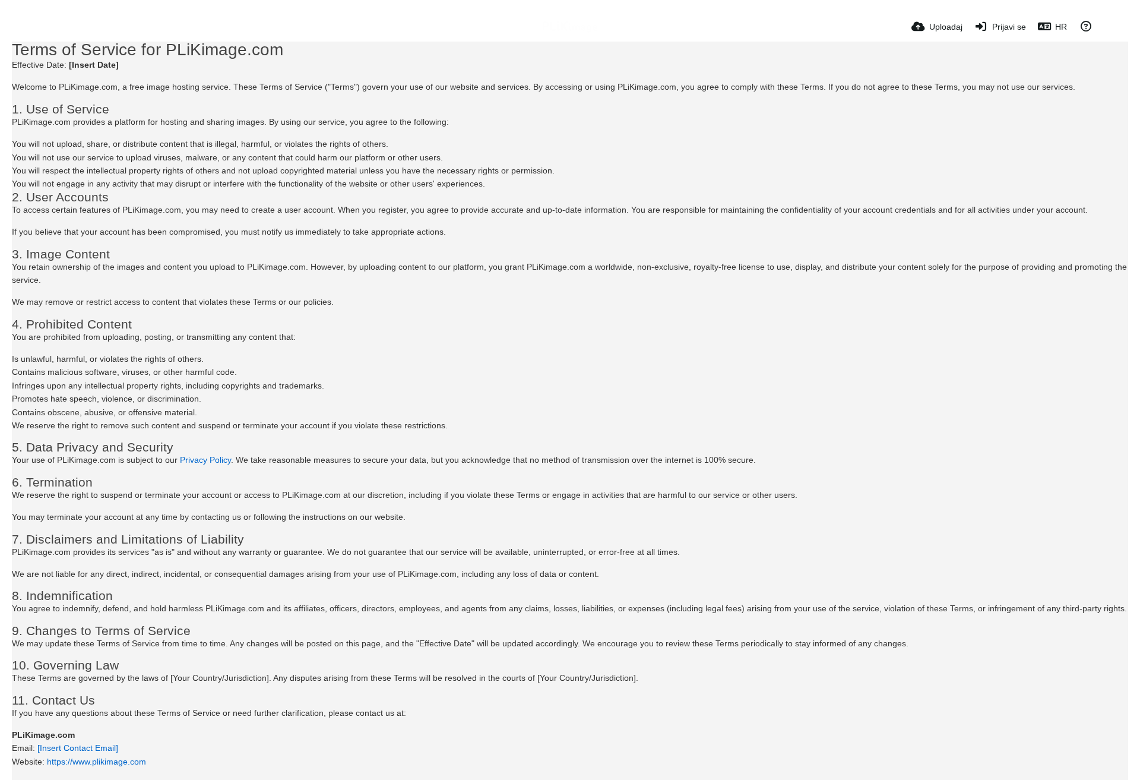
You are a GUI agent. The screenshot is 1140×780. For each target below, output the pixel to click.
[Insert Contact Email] (77, 748)
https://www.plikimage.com (96, 761)
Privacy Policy (205, 460)
